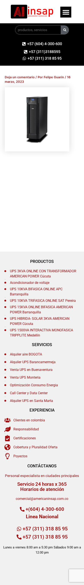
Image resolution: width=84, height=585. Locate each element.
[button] (65, 12)
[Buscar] (65, 30)
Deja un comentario (20, 77)
